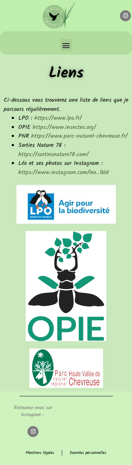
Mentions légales (40, 453)
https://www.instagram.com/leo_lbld (63, 172)
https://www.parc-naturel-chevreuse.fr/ (79, 136)
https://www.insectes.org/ (64, 127)
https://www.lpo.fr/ (58, 118)
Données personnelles (88, 453)
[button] (66, 45)
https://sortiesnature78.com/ (53, 154)
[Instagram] (125, 15)
